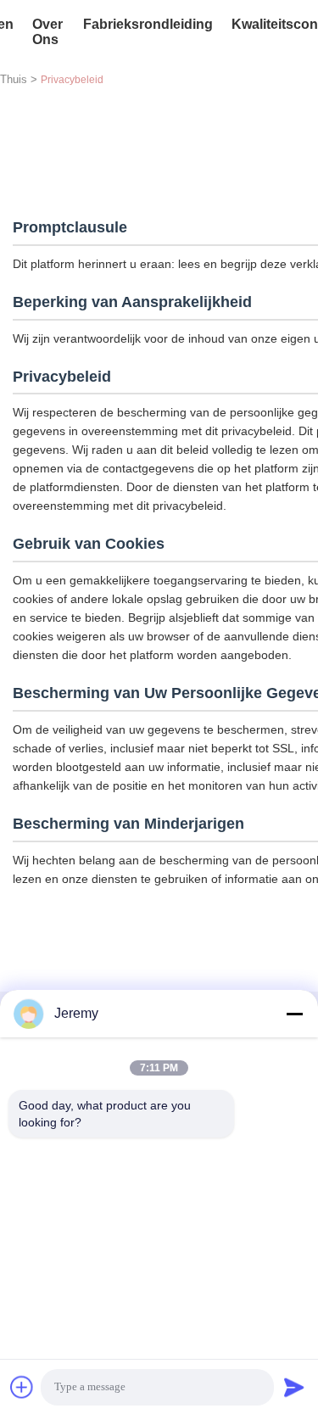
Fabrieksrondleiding (148, 24)
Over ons (47, 32)
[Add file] (22, 1387)
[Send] (294, 1387)
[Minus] (294, 1013)
